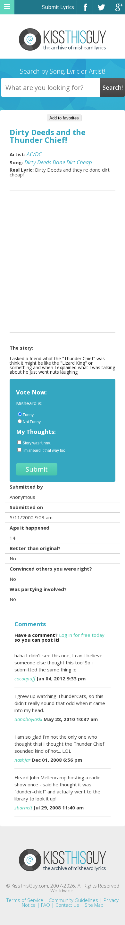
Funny (28, 415)
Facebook (85, 10)
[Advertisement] (62, 261)
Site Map (94, 905)
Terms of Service (24, 900)
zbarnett (23, 807)
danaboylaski (28, 719)
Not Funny (32, 422)
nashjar (22, 760)
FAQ (45, 905)
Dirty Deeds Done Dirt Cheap (58, 162)
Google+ (117, 10)
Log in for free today (81, 635)
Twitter (101, 10)
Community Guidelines (73, 900)
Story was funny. (36, 443)
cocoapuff (24, 678)
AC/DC (34, 154)
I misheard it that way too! (44, 450)
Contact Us (67, 905)
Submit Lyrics (58, 7)
